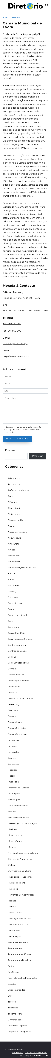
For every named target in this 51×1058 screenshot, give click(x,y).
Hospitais (12, 770)
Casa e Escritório (16, 633)
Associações (14, 555)
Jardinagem (14, 799)
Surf (10, 996)
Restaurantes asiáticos (19, 954)
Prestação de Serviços (19, 918)
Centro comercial (17, 645)
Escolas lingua (15, 722)
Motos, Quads (15, 841)
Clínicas (12, 657)
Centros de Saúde (17, 651)
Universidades (15, 1019)
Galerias (12, 758)
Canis (10, 621)
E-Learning (13, 704)
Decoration (14, 686)
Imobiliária (13, 781)
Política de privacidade (36, 1052)
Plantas (12, 906)
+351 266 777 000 (12, 323)
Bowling (12, 591)
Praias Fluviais (15, 912)
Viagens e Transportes (19, 1031)
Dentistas (13, 692)
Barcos (11, 573)
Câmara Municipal (17, 615)
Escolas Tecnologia (17, 734)
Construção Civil (16, 674)
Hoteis (11, 776)
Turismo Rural (15, 1013)
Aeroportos (14, 484)
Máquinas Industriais (18, 817)
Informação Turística (18, 787)
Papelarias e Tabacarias (20, 877)
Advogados (13, 478)
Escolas (12, 716)
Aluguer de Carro (17, 520)
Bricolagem (14, 597)
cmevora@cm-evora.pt (15, 343)
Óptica (11, 865)
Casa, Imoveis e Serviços (20, 639)
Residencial (14, 930)
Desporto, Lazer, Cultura (20, 698)
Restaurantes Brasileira (20, 960)
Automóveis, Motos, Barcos (22, 567)
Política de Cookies (39, 1055)
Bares (11, 579)
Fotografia (13, 752)
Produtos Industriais (18, 924)
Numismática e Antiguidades (23, 853)
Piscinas (12, 900)
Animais (12, 526)
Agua (10, 496)
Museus (12, 847)
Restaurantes (15, 948)
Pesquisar (10, 450)
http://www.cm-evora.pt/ (16, 356)
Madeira (12, 811)
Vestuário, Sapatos (17, 1025)
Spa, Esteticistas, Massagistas (22, 978)
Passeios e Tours (16, 882)
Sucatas (12, 984)
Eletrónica (13, 710)
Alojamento (14, 514)
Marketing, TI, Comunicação (22, 823)
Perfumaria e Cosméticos (21, 895)
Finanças (12, 746)
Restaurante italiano (18, 942)
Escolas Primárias (17, 728)
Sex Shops (13, 972)
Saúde (11, 966)
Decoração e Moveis (18, 680)
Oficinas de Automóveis (20, 859)
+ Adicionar (17, 1052)
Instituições (14, 793)
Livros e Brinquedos (18, 805)
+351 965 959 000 (12, 331)
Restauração (14, 936)
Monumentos (15, 835)
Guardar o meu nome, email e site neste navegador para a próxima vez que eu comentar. (23, 429)
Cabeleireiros (15, 603)
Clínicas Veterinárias (18, 662)
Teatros (12, 1001)
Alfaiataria (13, 502)
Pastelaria (13, 889)
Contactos (23, 1055)
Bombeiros (14, 585)
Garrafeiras (13, 764)
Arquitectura (14, 538)
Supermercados (16, 990)
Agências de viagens (18, 490)
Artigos (11, 549)
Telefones (13, 1007)
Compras (12, 668)
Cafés (11, 609)
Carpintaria (13, 627)
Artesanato (13, 544)
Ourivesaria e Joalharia (19, 871)
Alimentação (14, 508)
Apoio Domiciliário (17, 532)
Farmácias (13, 740)
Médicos (12, 829)
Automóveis (14, 561)
